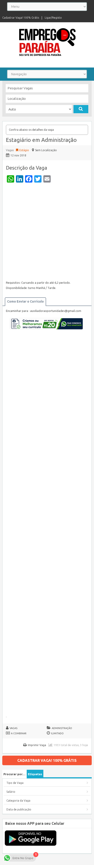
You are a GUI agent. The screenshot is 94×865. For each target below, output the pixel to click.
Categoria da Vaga (18, 800)
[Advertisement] (47, 232)
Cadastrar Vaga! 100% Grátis (20, 17)
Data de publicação (18, 809)
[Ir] (80, 109)
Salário (10, 791)
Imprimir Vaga (37, 745)
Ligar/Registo (53, 17)
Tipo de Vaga (15, 782)
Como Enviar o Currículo (25, 301)
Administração (62, 728)
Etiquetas (35, 774)
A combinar (18, 733)
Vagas (10, 150)
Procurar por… (14, 774)
